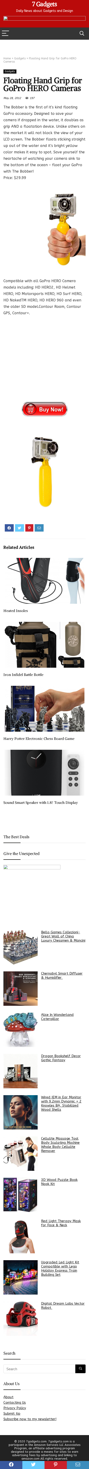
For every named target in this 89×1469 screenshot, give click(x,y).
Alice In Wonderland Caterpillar (57, 1017)
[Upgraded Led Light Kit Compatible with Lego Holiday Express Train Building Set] (20, 1277)
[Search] (81, 34)
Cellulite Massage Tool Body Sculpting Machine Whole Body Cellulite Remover (60, 1144)
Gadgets (20, 58)
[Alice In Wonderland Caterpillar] (20, 1030)
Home (7, 58)
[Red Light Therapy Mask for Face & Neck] (20, 1236)
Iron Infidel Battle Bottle (23, 674)
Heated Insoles (15, 610)
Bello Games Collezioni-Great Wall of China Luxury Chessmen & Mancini (63, 936)
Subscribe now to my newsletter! (29, 1419)
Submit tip (11, 1413)
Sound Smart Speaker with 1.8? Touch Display (40, 802)
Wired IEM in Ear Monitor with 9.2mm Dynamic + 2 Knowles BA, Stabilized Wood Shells (61, 1103)
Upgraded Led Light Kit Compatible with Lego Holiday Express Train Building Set (60, 1268)
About (8, 1397)
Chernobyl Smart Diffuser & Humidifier (62, 975)
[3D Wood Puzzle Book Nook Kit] (20, 1195)
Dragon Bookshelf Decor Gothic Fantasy (61, 1058)
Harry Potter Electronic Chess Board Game (38, 738)
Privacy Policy (14, 1408)
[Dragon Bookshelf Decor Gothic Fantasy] (20, 1071)
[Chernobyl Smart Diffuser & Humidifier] (20, 988)
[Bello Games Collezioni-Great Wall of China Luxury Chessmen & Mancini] (20, 947)
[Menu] (5, 34)
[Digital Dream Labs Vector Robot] (20, 1318)
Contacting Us (14, 1402)
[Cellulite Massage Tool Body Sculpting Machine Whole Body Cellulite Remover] (20, 1153)
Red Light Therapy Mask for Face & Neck (61, 1223)
